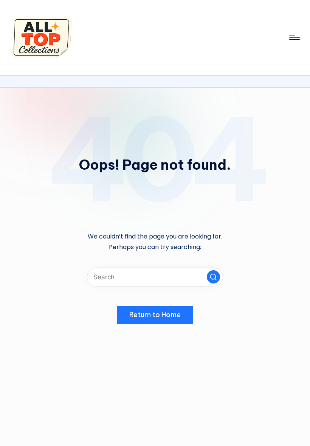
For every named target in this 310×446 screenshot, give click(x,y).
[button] (213, 276)
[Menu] (294, 37)
